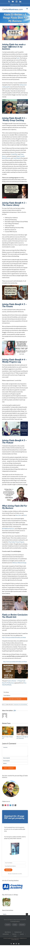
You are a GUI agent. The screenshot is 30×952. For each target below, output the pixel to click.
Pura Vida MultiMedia (23, 704)
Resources (14, 934)
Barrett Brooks (6, 158)
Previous (20, 24)
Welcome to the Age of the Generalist (22, 737)
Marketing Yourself (18, 932)
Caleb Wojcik (16, 158)
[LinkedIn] (10, 805)
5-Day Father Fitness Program (16, 542)
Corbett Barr (14, 154)
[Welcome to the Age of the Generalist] (22, 727)
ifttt (4, 704)
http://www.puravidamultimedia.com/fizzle (14, 637)
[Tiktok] (15, 805)
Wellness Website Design (19, 562)
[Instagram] (8, 805)
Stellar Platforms (8, 932)
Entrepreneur (16, 704)
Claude (14, 924)
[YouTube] (5, 805)
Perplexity (22, 924)
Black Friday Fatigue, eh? (7, 737)
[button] (3, 733)
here (17, 515)
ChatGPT (8, 924)
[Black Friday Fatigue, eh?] (7, 727)
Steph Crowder (20, 156)
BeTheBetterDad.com (8, 528)
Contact (15, 936)
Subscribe (22, 934)
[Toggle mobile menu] (27, 8)
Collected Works (6, 934)
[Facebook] (13, 805)
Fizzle (17, 58)
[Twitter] (3, 805)
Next (25, 24)
